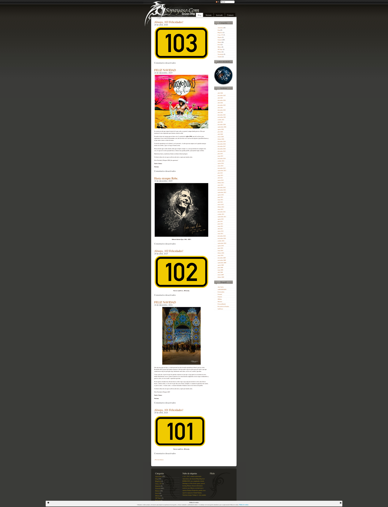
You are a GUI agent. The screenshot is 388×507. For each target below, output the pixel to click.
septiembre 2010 (222, 243)
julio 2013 (220, 173)
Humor (219, 42)
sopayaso (190, 493)
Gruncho (220, 297)
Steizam (208, 15)
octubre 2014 (221, 161)
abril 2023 (220, 107)
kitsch (219, 44)
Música (219, 47)
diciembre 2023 (222, 105)
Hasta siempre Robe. (166, 178)
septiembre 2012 (222, 192)
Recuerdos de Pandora (223, 306)
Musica (192, 488)
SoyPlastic (220, 309)
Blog (199, 15)
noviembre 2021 (222, 117)
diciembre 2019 (222, 141)
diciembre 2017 (222, 146)
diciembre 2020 (222, 124)
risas (204, 490)
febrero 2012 (221, 207)
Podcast (220, 52)
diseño (202, 481)
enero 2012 (220, 209)
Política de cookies (244, 505)
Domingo (185, 483)
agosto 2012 (221, 195)
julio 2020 (220, 132)
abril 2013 (220, 178)
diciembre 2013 (222, 168)
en (189, 483)
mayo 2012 (220, 199)
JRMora (220, 299)
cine (191, 481)
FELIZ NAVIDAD (165, 70)
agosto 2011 (221, 219)
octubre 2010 (221, 241)
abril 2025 (220, 98)
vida (200, 495)
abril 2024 (220, 103)
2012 (188, 476)
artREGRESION (222, 289)
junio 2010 (220, 248)
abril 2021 (220, 122)
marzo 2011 (221, 231)
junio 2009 (220, 267)
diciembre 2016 (222, 149)
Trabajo (194, 495)
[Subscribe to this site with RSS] (215, 1)
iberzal (194, 486)
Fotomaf (220, 294)
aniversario (198, 476)
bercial (194, 479)
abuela (193, 476)
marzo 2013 (221, 180)
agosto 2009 (221, 265)
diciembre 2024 (222, 100)
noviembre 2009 (222, 260)
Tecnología (220, 54)
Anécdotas (220, 28)
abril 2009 (220, 272)
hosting (184, 486)
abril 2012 (220, 202)
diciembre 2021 (222, 115)
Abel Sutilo (221, 287)
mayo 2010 (220, 250)
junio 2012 (220, 197)
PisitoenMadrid (222, 304)
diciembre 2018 (222, 144)
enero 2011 (220, 233)
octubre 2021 (221, 119)
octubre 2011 (221, 214)
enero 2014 (220, 166)
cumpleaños (196, 481)
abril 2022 (220, 112)
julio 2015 (220, 153)
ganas (198, 483)
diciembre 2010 (222, 236)
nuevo (201, 488)
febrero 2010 (221, 253)
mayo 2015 (220, 156)
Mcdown (220, 301)
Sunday (199, 493)
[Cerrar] (340, 503)
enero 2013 (220, 185)
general (203, 483)
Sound (195, 493)
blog (219, 30)
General (220, 40)
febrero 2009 (221, 277)
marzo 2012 (221, 204)
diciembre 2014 (222, 158)
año (191, 479)
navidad (197, 488)
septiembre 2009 (222, 263)
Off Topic (220, 49)
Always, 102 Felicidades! (168, 251)
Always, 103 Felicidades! (168, 22)
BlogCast (220, 32)
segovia (184, 493)
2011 (185, 476)
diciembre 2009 (222, 258)
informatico (199, 486)
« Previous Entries (159, 460)
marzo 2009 (221, 275)
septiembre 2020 (222, 127)
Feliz (191, 483)
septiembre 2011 (222, 216)
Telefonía (185, 495)
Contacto (230, 15)
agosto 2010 (221, 246)
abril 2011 (220, 229)
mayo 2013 (220, 175)
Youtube (220, 57)
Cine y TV (220, 35)
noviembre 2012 (222, 190)
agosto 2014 (221, 163)
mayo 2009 (220, 270)
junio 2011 (220, 224)
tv (197, 495)
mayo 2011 (220, 226)
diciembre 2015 (222, 151)
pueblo (200, 490)
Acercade (219, 15)
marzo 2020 (221, 136)
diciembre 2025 (222, 95)
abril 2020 (220, 134)
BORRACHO (186, 481)
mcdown (184, 488)
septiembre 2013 (222, 170)
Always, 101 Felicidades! (168, 410)
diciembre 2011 (222, 212)
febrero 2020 (221, 139)
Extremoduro (221, 292)
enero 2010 (220, 255)
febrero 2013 (221, 182)
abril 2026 (220, 93)
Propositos (195, 490)
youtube (203, 495)
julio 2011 (220, 221)
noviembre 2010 (222, 238)
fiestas (195, 483)
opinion (184, 490)
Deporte (220, 37)
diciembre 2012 (222, 187)
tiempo (190, 495)
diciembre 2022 (222, 110)
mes (189, 488)
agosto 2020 (221, 129)
